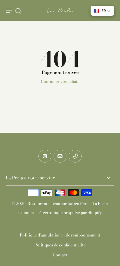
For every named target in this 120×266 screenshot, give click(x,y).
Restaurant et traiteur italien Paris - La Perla (67, 203)
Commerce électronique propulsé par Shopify (60, 212)
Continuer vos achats (60, 81)
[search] (18, 10)
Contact (60, 254)
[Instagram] (44, 156)
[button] (102, 10)
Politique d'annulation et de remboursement (60, 235)
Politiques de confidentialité (60, 245)
